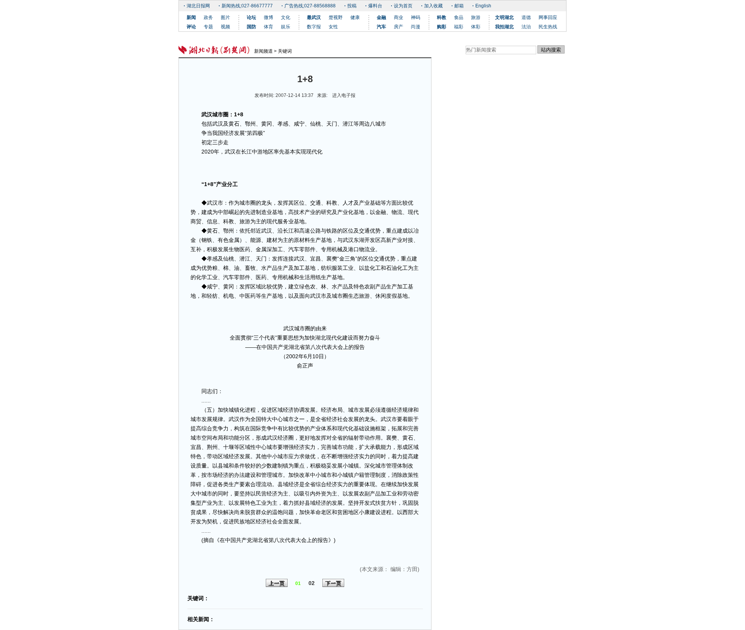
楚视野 (336, 17)
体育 (268, 26)
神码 (415, 17)
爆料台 (375, 6)
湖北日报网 (198, 6)
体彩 (475, 26)
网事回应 (548, 17)
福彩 (458, 26)
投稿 (352, 6)
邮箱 (459, 6)
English (483, 6)
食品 (458, 17)
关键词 (285, 51)
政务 (208, 17)
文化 (285, 17)
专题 (208, 26)
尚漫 (415, 26)
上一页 (277, 583)
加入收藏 (433, 6)
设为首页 (403, 6)
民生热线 (548, 26)
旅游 (475, 17)
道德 (526, 17)
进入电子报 (343, 95)
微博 (268, 17)
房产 (398, 26)
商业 (398, 17)
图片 (225, 17)
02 (311, 583)
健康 (355, 17)
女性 (333, 26)
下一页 (333, 583)
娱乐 (285, 26)
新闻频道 (263, 51)
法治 (526, 26)
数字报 (314, 26)
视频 (225, 26)
